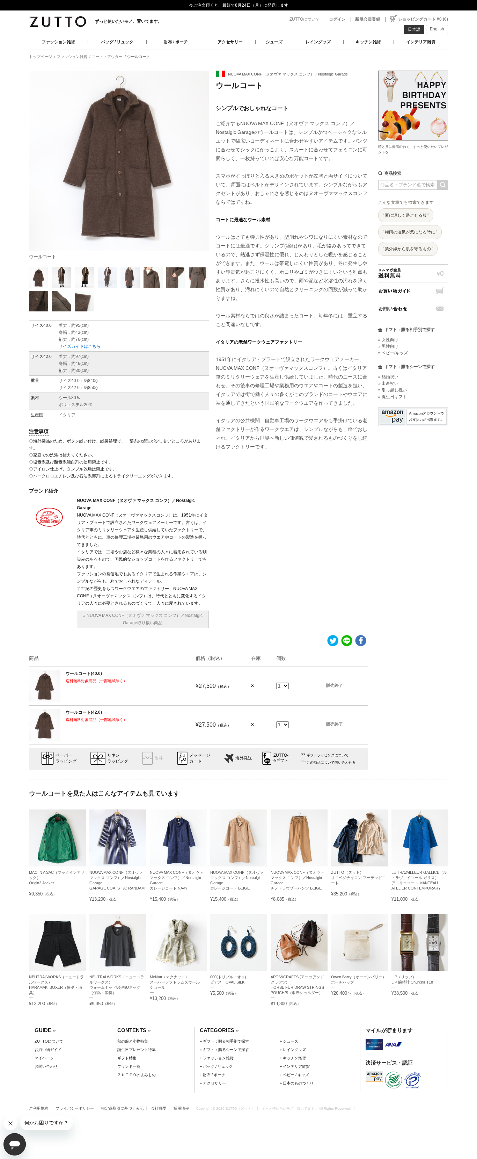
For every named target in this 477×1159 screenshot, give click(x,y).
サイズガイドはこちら (80, 346)
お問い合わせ (413, 309)
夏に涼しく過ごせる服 (406, 215)
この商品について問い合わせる (331, 762)
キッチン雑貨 (368, 41)
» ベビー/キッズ (393, 353)
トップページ (40, 57)
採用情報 (181, 1108)
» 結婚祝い (388, 376)
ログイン (337, 19)
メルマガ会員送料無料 (413, 273)
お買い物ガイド (413, 291)
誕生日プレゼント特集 (136, 1050)
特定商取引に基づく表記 (122, 1108)
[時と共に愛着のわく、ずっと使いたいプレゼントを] (413, 69)
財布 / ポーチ (176, 41)
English (437, 29)
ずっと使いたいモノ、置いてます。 (128, 21)
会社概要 (158, 1108)
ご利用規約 (38, 1108)
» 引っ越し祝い (392, 390)
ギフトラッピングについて (327, 755)
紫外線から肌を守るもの (408, 248)
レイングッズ (318, 41)
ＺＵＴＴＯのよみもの (136, 1075)
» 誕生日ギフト (392, 396)
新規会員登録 (367, 19)
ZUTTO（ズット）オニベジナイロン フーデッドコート (358, 877)
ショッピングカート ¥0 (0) (423, 19)
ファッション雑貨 (58, 41)
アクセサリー (230, 41)
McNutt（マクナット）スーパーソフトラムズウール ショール (177, 982)
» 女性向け (388, 339)
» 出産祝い (388, 383)
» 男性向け (388, 346)
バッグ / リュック (117, 41)
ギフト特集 (127, 1058)
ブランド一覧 (128, 1066)
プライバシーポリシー (75, 1108)
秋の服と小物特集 (132, 1041)
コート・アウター (107, 57)
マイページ (44, 1058)
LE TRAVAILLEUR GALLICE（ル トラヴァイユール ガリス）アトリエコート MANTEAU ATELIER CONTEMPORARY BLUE (419, 882)
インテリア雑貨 (420, 41)
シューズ (274, 41)
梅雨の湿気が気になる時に (410, 232)
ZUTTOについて (304, 19)
